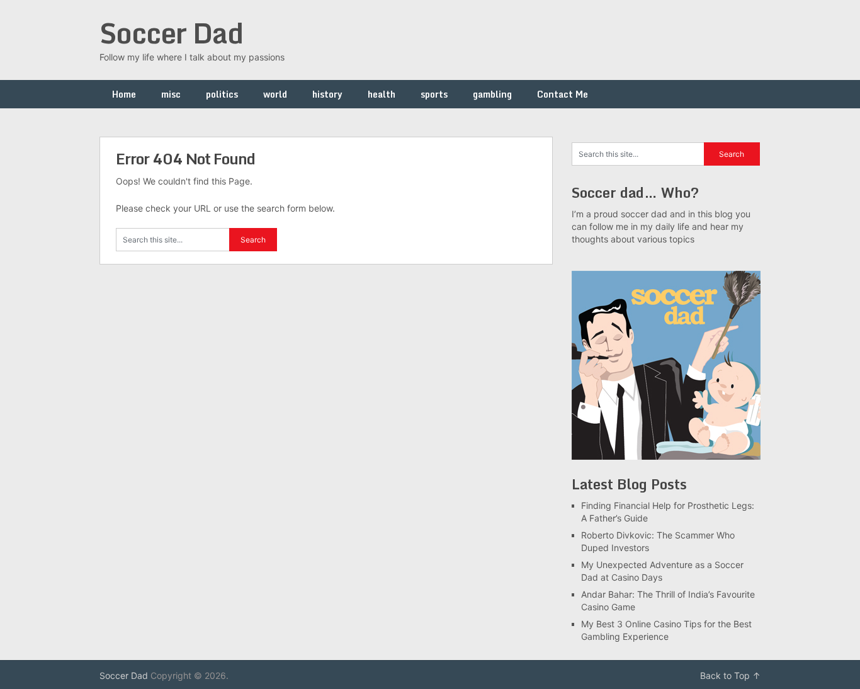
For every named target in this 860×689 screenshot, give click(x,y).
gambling (492, 94)
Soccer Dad (171, 32)
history (327, 94)
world (275, 94)
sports (434, 94)
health (381, 94)
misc (171, 94)
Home (124, 94)
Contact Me (562, 94)
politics (222, 94)
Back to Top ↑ (730, 675)
